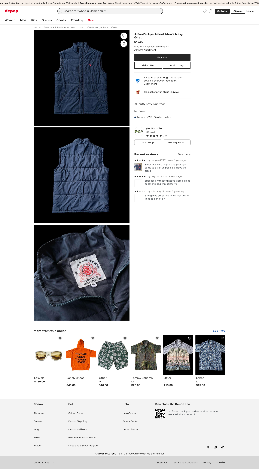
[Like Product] (60, 338)
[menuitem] (10, 20)
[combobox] (110, 11)
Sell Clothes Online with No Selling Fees (142, 453)
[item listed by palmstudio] (49, 355)
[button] (168, 135)
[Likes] (205, 11)
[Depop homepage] (11, 11)
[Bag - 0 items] (211, 11)
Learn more (150, 84)
